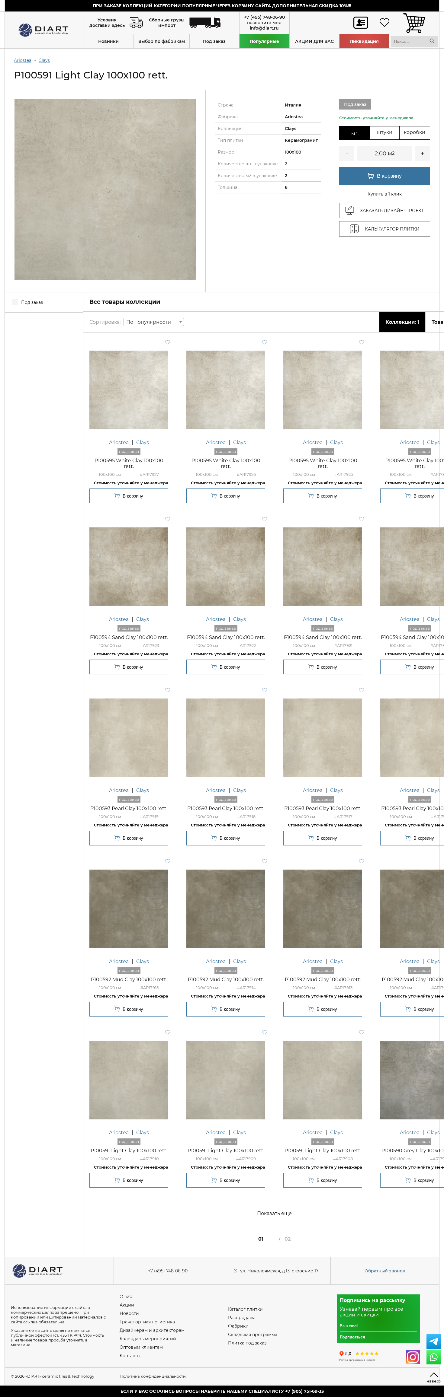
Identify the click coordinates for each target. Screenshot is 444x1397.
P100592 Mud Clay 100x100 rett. (129, 979)
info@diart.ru (264, 28)
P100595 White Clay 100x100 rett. (129, 463)
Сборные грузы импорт (167, 22)
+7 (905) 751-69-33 (304, 1391)
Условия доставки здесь (107, 22)
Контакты (130, 1355)
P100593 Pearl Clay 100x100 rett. (128, 808)
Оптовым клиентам (141, 1347)
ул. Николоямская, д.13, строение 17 (279, 1271)
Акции (127, 1305)
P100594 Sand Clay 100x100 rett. (129, 637)
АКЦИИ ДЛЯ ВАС (314, 41)
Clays (44, 60)
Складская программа (252, 1334)
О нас (126, 1296)
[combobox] (154, 322)
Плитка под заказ (247, 1343)
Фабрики (238, 1326)
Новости (129, 1313)
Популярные (264, 41)
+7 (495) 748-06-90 (264, 17)
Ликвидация (364, 41)
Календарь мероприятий (148, 1338)
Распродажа (242, 1317)
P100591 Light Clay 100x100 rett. (129, 1151)
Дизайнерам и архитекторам (152, 1330)
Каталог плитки (245, 1309)
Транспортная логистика (147, 1322)
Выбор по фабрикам (161, 41)
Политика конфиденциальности (153, 1376)
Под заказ (214, 41)
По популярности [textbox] (148, 322)
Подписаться (352, 1337)
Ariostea (22, 60)
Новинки (108, 41)
